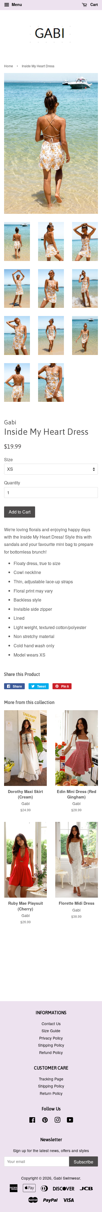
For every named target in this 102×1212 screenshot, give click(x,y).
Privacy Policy (51, 1038)
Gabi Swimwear (67, 1178)
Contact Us (51, 1023)
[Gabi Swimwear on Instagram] (57, 1120)
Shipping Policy (51, 1045)
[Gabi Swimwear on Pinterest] (45, 1120)
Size (8, 459)
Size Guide (51, 1030)
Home (8, 65)
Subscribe (83, 1162)
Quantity (12, 482)
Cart (93, 4)
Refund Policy (51, 1052)
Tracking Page (51, 1079)
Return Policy (51, 1093)
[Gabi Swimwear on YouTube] (70, 1120)
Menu (16, 4)
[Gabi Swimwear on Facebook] (32, 1120)
